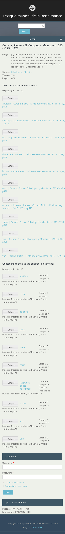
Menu (32, 38)
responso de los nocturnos (25, 385)
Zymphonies (38, 527)
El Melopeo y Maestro (21, 72)
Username (8, 462)
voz (22, 438)
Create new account (14, 482)
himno (23, 347)
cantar (23, 294)
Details (11, 98)
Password (8, 472)
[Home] (32, 10)
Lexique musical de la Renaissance (32, 15)
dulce (22, 329)
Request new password (16, 486)
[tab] (10, 98)
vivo (22, 421)
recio (22, 364)
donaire (24, 311)
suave (23, 403)
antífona (24, 276)
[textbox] (31, 25)
